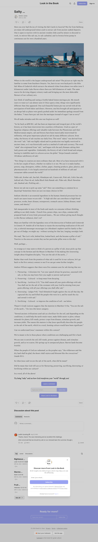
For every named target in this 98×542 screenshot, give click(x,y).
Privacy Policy (63, 488)
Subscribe (49, 482)
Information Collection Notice (48, 488)
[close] (67, 459)
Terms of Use (58, 486)
